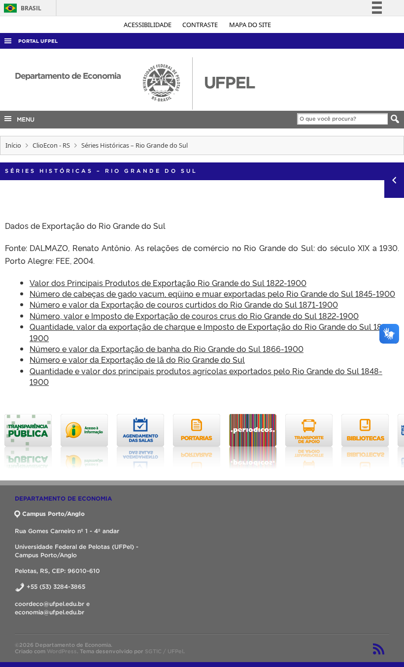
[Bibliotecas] (365, 441)
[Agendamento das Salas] (140, 441)
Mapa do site (250, 24)
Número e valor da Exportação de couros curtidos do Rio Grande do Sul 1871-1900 (184, 304)
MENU (23, 119)
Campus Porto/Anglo (53, 513)
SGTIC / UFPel (164, 651)
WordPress (62, 651)
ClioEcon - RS (51, 145)
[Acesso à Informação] (84, 441)
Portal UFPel (38, 41)
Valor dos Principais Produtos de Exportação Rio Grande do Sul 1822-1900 (168, 282)
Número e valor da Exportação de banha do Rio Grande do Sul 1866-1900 (166, 348)
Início (13, 145)
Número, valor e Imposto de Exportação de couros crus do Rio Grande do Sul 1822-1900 (194, 315)
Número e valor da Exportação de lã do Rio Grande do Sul (137, 359)
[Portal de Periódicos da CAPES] (252, 441)
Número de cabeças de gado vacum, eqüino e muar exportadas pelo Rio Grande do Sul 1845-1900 (212, 293)
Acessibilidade (148, 24)
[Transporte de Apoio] (309, 441)
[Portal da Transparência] (28, 441)
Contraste (200, 24)
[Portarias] (196, 441)
